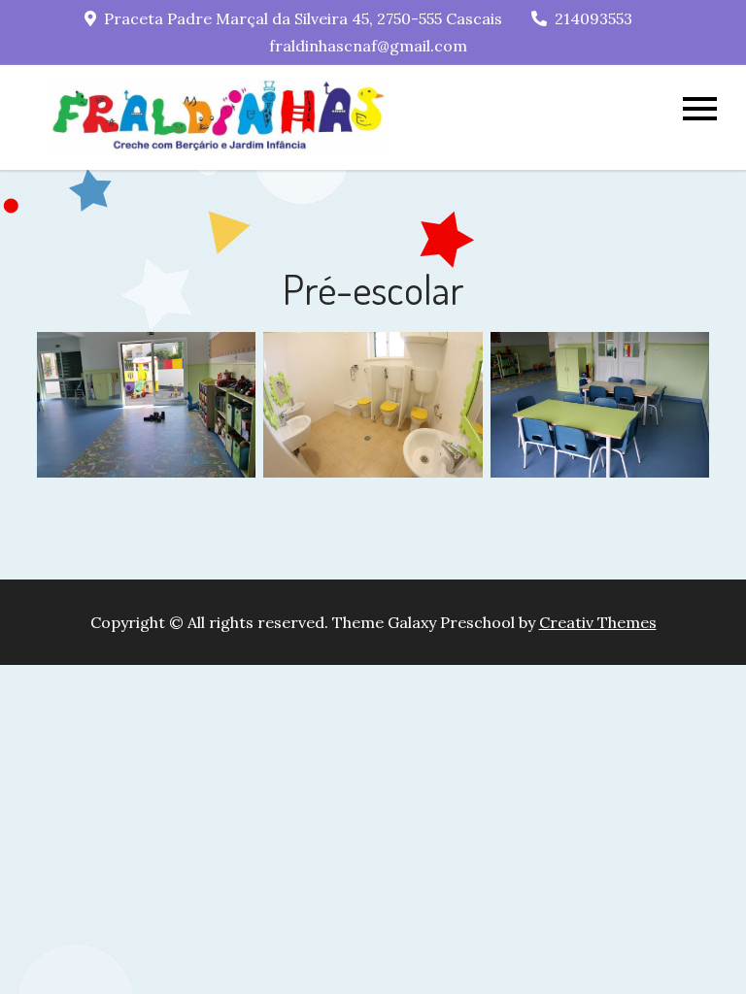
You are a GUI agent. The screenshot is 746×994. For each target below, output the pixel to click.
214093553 (593, 18)
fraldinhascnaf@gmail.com (368, 45)
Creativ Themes (598, 622)
